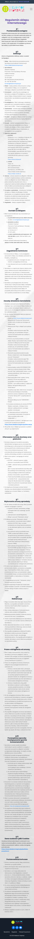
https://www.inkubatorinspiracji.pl (22, 318)
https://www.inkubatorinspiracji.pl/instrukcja (18, 425)
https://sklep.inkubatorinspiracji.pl (14, 65)
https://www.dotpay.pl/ (14, 159)
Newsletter (7, 932)
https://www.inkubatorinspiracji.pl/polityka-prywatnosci (15, 850)
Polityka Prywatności (24, 932)
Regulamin (14, 932)
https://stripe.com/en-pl (14, 174)
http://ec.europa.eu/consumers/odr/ (19, 806)
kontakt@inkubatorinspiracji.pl (13, 84)
